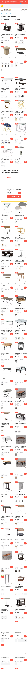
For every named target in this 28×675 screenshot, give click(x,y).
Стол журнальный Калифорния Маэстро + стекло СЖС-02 (6, 633)
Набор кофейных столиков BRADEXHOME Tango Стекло (7, 135)
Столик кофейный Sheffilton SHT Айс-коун (21, 159)
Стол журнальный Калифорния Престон (5, 89)
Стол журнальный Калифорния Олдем (5, 354)
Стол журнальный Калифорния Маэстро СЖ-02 (19, 656)
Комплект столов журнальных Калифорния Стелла (6, 401)
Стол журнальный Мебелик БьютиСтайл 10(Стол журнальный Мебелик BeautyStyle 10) (21, 563)
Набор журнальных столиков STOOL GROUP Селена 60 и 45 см (20, 238)
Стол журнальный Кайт (6, 586)
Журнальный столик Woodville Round (5, 214)
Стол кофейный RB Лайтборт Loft (5, 494)
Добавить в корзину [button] (14, 196)
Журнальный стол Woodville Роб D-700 (21, 331)
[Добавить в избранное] (12, 32)
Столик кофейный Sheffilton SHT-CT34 (21, 354)
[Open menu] (2, 9)
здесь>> (20, 3)
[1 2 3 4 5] (7, 207)
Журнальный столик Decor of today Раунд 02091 (20, 447)
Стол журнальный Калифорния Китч (5, 307)
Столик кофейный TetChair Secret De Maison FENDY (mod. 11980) (6, 540)
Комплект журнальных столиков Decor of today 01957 (20, 401)
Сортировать (6, 19)
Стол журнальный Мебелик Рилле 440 (7, 112)
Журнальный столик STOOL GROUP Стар (21, 517)
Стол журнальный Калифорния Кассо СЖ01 (20, 307)
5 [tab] (8, 86)
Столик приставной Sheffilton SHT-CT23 (5, 424)
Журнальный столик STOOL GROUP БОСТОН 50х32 (21, 261)
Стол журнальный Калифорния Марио (5, 284)
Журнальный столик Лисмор (19, 58)
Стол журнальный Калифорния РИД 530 (5, 238)
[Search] (5, 6)
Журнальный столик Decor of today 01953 (20, 470)
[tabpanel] (7, 27)
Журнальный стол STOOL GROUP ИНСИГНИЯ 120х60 (7, 159)
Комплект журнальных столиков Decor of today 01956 (6, 563)
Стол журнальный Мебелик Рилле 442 (7, 517)
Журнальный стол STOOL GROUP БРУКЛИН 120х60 (6, 331)
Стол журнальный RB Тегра (21, 423)
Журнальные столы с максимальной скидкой (10, 172)
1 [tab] (19, 86)
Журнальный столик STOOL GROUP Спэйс (21, 540)
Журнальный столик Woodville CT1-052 (19, 377)
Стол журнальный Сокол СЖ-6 (6, 261)
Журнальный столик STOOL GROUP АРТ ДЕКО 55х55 (21, 135)
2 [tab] (6, 86)
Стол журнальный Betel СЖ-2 (20, 35)
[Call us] (2, 6)
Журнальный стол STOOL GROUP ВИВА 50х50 (20, 112)
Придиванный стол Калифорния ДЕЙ (5, 610)
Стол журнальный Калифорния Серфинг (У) (14, 190)
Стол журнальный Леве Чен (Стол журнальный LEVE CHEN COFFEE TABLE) (21, 494)
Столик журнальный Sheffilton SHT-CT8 (5, 656)
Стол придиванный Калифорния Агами (19, 633)
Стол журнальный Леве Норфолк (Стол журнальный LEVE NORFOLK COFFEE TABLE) (6, 447)
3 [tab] (21, 156)
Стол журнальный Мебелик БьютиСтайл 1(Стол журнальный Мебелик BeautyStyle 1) (21, 89)
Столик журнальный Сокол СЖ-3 (7, 35)
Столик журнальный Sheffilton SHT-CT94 (5, 58)
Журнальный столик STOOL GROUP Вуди (21, 284)
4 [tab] (21, 86)
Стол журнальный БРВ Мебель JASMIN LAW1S (6, 470)
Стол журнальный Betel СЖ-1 (20, 610)
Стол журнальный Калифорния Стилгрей (19, 214)
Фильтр (18, 19)
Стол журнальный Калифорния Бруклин (19, 587)
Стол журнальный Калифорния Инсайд (5, 377)
